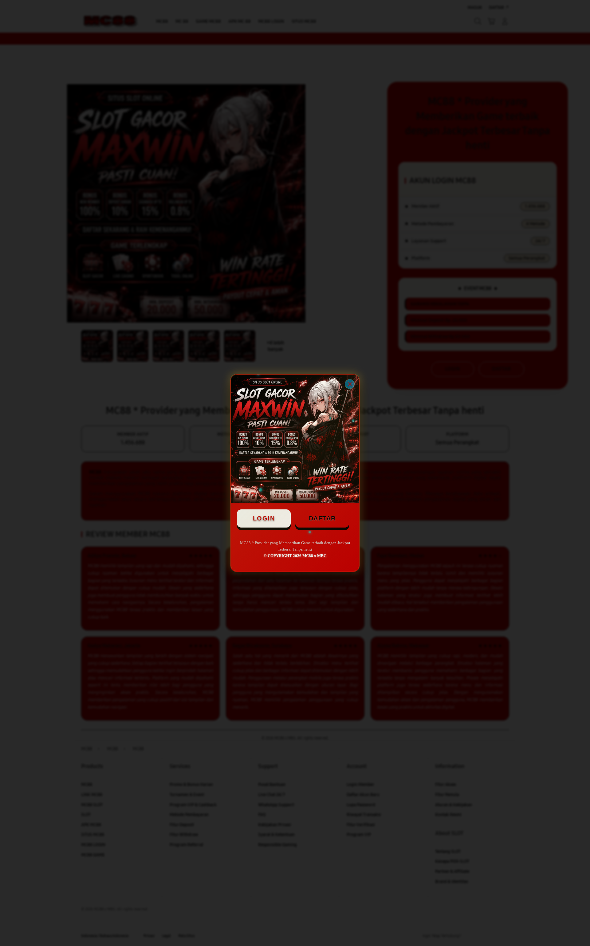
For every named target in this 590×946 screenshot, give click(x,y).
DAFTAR (322, 518)
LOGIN (264, 518)
